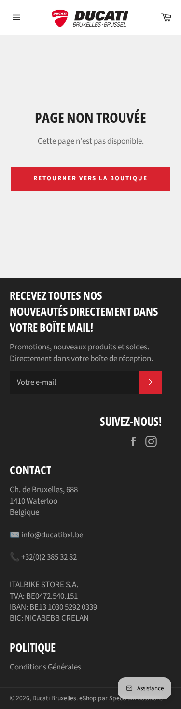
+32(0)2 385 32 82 (49, 557)
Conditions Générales (45, 667)
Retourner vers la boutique (90, 178)
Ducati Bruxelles (54, 698)
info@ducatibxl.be (52, 535)
